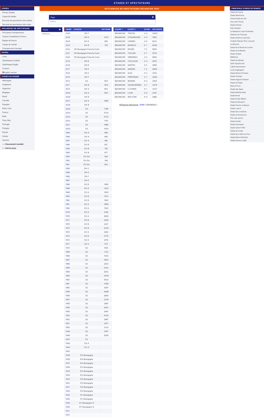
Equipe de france (9, 40)
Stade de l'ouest (236, 131)
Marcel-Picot (235, 86)
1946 (68, 343)
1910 (68, 415)
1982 (68, 200)
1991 (68, 164)
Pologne (5, 128)
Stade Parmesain (237, 124)
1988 (68, 176)
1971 (68, 244)
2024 (68, 41)
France (5, 112)
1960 (68, 287)
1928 (68, 403)
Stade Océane (235, 54)
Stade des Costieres (238, 112)
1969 (68, 252)
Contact (5, 68)
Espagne (6, 104)
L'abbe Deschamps (237, 67)
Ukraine (5, 140)
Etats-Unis (6, 108)
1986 (68, 184)
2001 (68, 125)
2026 (68, 33)
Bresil (4, 96)
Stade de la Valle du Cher (240, 134)
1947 (68, 339)
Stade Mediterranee (238, 92)
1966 (68, 264)
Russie (5, 132)
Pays (102, 17)
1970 (68, 248)
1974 (68, 232)
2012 (68, 81)
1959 (68, 291)
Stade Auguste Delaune (239, 79)
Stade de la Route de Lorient (241, 47)
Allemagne (6, 80)
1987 (68, 180)
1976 (68, 224)
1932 (68, 383)
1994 (68, 152)
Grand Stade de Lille (238, 18)
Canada (5, 100)
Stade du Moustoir (237, 102)
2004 (68, 113)
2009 (68, 93)
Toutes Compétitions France (14, 36)
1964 (68, 272)
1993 (68, 156)
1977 (68, 220)
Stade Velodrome (237, 15)
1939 (68, 355)
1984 (68, 192)
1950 (68, 327)
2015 (68, 77)
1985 (68, 188)
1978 (68, 216)
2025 (68, 37)
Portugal (5, 124)
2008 (68, 97)
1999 (68, 132)
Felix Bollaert (235, 28)
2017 (68, 69)
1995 (68, 148)
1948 (68, 335)
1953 (68, 315)
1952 (68, 319)
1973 (68, 236)
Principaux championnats (13, 32)
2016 (68, 73)
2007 (68, 101)
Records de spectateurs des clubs (16, 24)
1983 (68, 196)
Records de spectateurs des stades (17, 20)
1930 (68, 391)
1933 (68, 379)
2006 (68, 105)
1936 (68, 367)
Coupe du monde (9, 44)
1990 (68, 168)
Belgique (6, 92)
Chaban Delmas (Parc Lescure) (242, 41)
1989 (68, 172)
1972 (68, 240)
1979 (68, 212)
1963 (68, 276)
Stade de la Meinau (237, 51)
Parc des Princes (237, 22)
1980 (68, 208)
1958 (68, 295)
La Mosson (234, 44)
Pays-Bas (6, 120)
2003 (68, 117)
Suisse (5, 136)
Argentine (6, 88)
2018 (68, 65)
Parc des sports (236, 118)
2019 (68, 61)
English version (10, 72)
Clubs (52, 29)
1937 (68, 363)
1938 (68, 359)
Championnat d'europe (12, 48)
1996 (68, 144)
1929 (68, 395)
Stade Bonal (235, 95)
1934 (68, 375)
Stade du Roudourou (238, 115)
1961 (68, 283)
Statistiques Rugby (10, 64)
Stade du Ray (235, 121)
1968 (68, 256)
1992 (68, 160)
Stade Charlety (236, 76)
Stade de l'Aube (236, 83)
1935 (68, 371)
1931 (68, 387)
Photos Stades (8, 12)
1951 (68, 323)
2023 (68, 45)
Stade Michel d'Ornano (239, 73)
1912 (68, 411)
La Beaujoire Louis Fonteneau (241, 31)
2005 (68, 109)
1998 (68, 136)
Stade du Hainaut (237, 60)
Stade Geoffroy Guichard (240, 38)
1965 (68, 268)
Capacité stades (9, 16)
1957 (68, 299)
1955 (68, 307)
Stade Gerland (236, 25)
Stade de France (236, 12)
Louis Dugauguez (237, 70)
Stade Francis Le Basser (239, 105)
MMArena (234, 57)
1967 (68, 260)
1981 (68, 204)
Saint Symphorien (237, 63)
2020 (68, 57)
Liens (4, 56)
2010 (68, 89)
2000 (68, 128)
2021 (68, 53)
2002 (68, 121)
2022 (68, 49)
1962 (68, 280)
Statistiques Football (11, 60)
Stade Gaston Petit (237, 128)
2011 (68, 85)
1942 (68, 351)
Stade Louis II (235, 108)
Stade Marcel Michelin (239, 137)
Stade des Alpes (236, 89)
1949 (68, 331)
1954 (68, 311)
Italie (4, 116)
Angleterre (6, 84)
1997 (68, 140)
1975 (68, 228)
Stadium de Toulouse (238, 34)
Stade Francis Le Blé (238, 140)
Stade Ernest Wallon (238, 99)
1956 (68, 303)
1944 (68, 347)
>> (12, 144)
